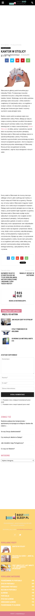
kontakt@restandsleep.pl (24, 529)
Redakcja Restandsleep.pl (11, 55)
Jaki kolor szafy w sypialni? (22, 320)
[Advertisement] (17, 24)
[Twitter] (20, 535)
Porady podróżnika (6, 48)
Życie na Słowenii (7, 599)
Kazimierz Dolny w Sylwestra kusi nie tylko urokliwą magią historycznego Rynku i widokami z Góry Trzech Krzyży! (9, 278)
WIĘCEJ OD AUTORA (10, 314)
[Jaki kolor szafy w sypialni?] (6, 322)
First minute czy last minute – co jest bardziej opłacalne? (23, 567)
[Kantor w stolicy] (6, 549)
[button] (32, 2)
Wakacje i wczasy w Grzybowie (27, 274)
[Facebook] (15, 535)
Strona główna (5, 45)
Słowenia (4, 593)
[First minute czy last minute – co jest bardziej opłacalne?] (6, 568)
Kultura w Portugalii (8, 590)
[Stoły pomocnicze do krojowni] (6, 331)
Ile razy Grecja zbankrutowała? (11, 432)
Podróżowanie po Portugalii (11, 581)
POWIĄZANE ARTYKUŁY (11, 311)
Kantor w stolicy (18, 546)
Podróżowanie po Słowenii (10, 605)
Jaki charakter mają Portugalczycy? (12, 443)
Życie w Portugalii (7, 584)
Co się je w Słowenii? (8, 449)
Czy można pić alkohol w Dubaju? (11, 437)
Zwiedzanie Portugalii (9, 587)
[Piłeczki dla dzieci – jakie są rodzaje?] (6, 558)
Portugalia (5, 596)
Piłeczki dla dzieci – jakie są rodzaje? (22, 556)
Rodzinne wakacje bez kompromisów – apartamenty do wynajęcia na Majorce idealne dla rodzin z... (17, 423)
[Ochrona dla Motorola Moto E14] (6, 340)
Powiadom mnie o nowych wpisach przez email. (16, 404)
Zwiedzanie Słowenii (8, 602)
